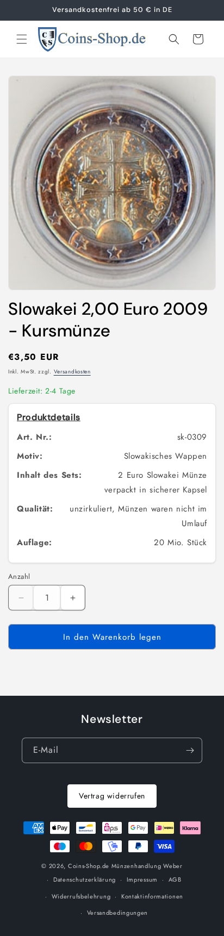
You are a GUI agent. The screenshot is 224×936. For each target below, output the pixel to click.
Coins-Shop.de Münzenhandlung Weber (125, 866)
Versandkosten (72, 371)
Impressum (142, 879)
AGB (175, 879)
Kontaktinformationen (152, 896)
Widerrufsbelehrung (81, 896)
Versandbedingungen (117, 912)
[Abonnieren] (190, 750)
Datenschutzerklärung (84, 879)
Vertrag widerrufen (112, 795)
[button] (22, 39)
